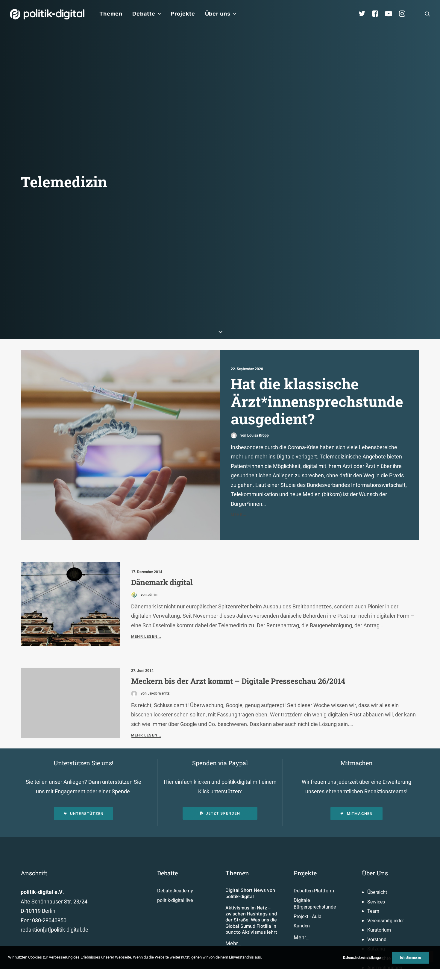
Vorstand (376, 939)
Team (373, 911)
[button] (427, 13)
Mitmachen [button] (360, 813)
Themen (110, 13)
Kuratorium (379, 930)
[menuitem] (111, 13)
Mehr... (238, 514)
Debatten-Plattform (314, 891)
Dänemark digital (162, 582)
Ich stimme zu (410, 958)
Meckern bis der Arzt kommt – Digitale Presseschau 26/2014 (238, 681)
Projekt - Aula (307, 916)
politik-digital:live (175, 900)
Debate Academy (175, 891)
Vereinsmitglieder (385, 921)
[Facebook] (377, 13)
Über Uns (375, 873)
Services (376, 902)
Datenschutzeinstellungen (363, 958)
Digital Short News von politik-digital (250, 893)
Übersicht (377, 892)
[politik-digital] (47, 14)
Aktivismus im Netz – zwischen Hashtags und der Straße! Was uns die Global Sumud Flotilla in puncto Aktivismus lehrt (251, 920)
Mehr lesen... (146, 636)
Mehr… (233, 943)
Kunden (302, 926)
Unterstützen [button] (87, 813)
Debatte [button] (143, 13)
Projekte (183, 13)
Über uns (217, 13)
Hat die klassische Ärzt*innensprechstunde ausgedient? (317, 401)
